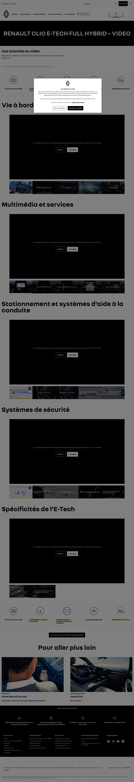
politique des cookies (78, 102)
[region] (68, 95)
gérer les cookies (59, 108)
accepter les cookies (75, 108)
